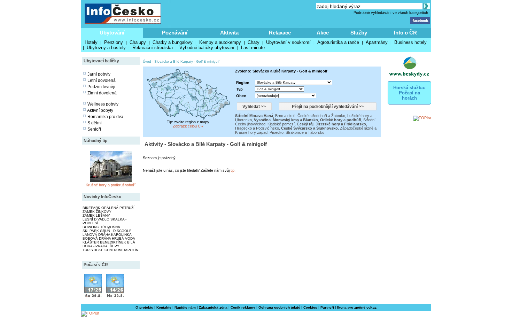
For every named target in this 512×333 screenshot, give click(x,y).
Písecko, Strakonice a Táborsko (297, 132)
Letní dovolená (101, 80)
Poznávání (174, 33)
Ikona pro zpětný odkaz (357, 307)
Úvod (147, 61)
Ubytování (112, 33)
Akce (323, 33)
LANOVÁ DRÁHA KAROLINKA (107, 235)
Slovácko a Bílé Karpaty (173, 61)
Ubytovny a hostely (106, 47)
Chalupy (138, 42)
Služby (358, 33)
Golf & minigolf (207, 61)
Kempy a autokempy (220, 42)
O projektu (144, 307)
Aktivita (229, 33)
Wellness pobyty (102, 104)
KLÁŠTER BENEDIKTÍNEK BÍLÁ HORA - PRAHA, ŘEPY (109, 244)
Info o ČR (405, 33)
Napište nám (185, 307)
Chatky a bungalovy (173, 42)
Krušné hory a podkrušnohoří (110, 185)
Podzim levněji (101, 86)
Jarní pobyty (98, 74)
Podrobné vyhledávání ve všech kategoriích (391, 12)
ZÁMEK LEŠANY (96, 215)
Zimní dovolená (102, 93)
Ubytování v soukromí (288, 42)
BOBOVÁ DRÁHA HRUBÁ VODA (109, 238)
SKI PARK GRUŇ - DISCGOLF (107, 231)
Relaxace (280, 33)
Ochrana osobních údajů (279, 307)
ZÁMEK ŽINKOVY (97, 212)
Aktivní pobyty (100, 110)
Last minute (253, 47)
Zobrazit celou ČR (188, 126)
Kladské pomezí (281, 124)
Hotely (91, 42)
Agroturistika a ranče (338, 42)
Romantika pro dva (105, 116)
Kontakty (163, 307)
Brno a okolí (285, 116)
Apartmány (377, 42)
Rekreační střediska (152, 47)
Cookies (310, 307)
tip (232, 170)
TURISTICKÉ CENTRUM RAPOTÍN (110, 250)
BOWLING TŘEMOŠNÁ (101, 227)
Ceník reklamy (243, 307)
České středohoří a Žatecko (321, 116)
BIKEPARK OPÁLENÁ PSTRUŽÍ (108, 208)
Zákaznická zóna (213, 307)
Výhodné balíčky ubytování (206, 47)
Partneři (327, 307)
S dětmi (94, 123)
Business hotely (410, 42)
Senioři (94, 129)
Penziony (113, 42)
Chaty (253, 42)
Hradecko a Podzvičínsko (257, 128)
